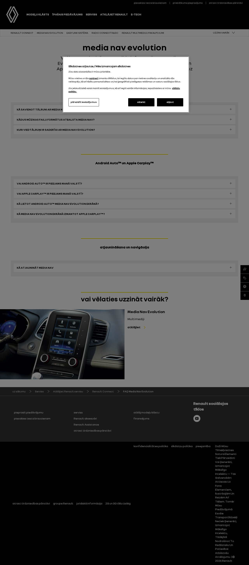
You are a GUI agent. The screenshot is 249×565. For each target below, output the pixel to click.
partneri (93, 78)
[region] (126, 84)
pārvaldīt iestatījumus (84, 102)
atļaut (170, 102)
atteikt (141, 102)
